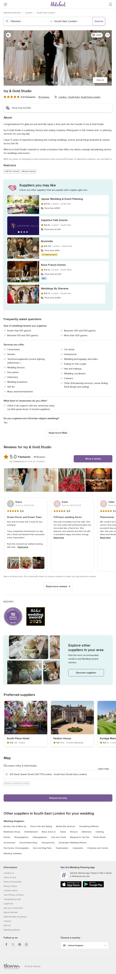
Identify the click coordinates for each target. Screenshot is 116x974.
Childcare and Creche (97, 848)
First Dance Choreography (16, 848)
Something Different (89, 826)
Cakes (63, 832)
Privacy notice (10, 886)
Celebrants (77, 848)
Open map (103, 768)
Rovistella (47, 241)
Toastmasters (62, 848)
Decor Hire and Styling (41, 826)
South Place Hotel (18, 738)
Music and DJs (49, 832)
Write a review (93, 458)
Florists (7, 837)
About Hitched (10, 912)
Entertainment (31, 832)
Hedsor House (62, 738)
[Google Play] (93, 886)
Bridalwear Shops (12, 832)
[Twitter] (13, 944)
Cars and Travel (58, 837)
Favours (74, 832)
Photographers (21, 837)
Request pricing (58, 797)
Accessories (9, 842)
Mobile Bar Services (65, 826)
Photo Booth (99, 837)
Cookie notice (10, 890)
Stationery (87, 832)
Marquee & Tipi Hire (79, 837)
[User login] (110, 4)
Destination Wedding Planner (73, 842)
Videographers (40, 837)
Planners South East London (17, 783)
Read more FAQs (58, 432)
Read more (10, 165)
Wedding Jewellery (13, 853)
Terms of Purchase (12, 881)
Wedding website (12, 930)
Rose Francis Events (53, 264)
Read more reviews (56, 586)
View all (100, 80)
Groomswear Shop (28, 842)
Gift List (7, 925)
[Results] (8, 35)
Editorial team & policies (15, 916)
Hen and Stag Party (42, 848)
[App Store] (71, 886)
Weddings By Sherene (54, 288)
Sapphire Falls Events (54, 220)
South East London (46, 12)
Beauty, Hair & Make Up (15, 826)
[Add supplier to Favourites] (107, 35)
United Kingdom (75, 945)
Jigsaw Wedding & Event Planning (62, 199)
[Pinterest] (19, 944)
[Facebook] (6, 944)
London (29, 12)
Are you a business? (13, 908)
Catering (100, 832)
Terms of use (10, 877)
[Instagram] (26, 944)
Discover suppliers (86, 672)
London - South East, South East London (79, 97)
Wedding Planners (12, 12)
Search (99, 21)
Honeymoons (48, 842)
